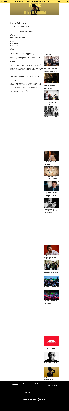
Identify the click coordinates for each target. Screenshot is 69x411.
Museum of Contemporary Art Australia (17, 37)
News (16, 1)
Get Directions (15, 43)
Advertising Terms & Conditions (27, 392)
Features (21, 1)
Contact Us (36, 388)
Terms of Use (24, 388)
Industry (27, 1)
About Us (24, 385)
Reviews (38, 1)
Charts (33, 1)
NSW (11, 41)
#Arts (11, 28)
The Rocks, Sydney (13, 40)
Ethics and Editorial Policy (26, 390)
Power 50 (48, 1)
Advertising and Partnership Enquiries (40, 385)
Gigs (43, 1)
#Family (13, 28)
